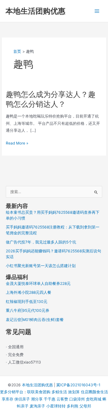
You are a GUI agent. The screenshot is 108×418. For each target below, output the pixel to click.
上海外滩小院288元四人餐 (28, 292)
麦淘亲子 (37, 406)
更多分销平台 (11, 392)
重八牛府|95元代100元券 (27, 310)
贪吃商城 (93, 399)
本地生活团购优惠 (35, 11)
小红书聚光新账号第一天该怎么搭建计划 (41, 265)
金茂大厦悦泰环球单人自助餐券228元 (38, 283)
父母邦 (85, 406)
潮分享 (37, 399)
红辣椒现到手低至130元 (26, 301)
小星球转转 (56, 406)
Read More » (17, 144)
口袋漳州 (77, 399)
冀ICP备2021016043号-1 (78, 385)
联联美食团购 (38, 392)
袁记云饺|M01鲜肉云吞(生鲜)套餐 (35, 319)
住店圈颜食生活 (94, 392)
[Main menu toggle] (97, 11)
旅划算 (74, 392)
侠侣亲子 (22, 399)
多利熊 (72, 406)
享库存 (7, 399)
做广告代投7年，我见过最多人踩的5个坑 (41, 242)
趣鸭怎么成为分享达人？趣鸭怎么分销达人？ (51, 99)
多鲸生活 (59, 392)
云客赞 (62, 399)
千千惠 (49, 399)
